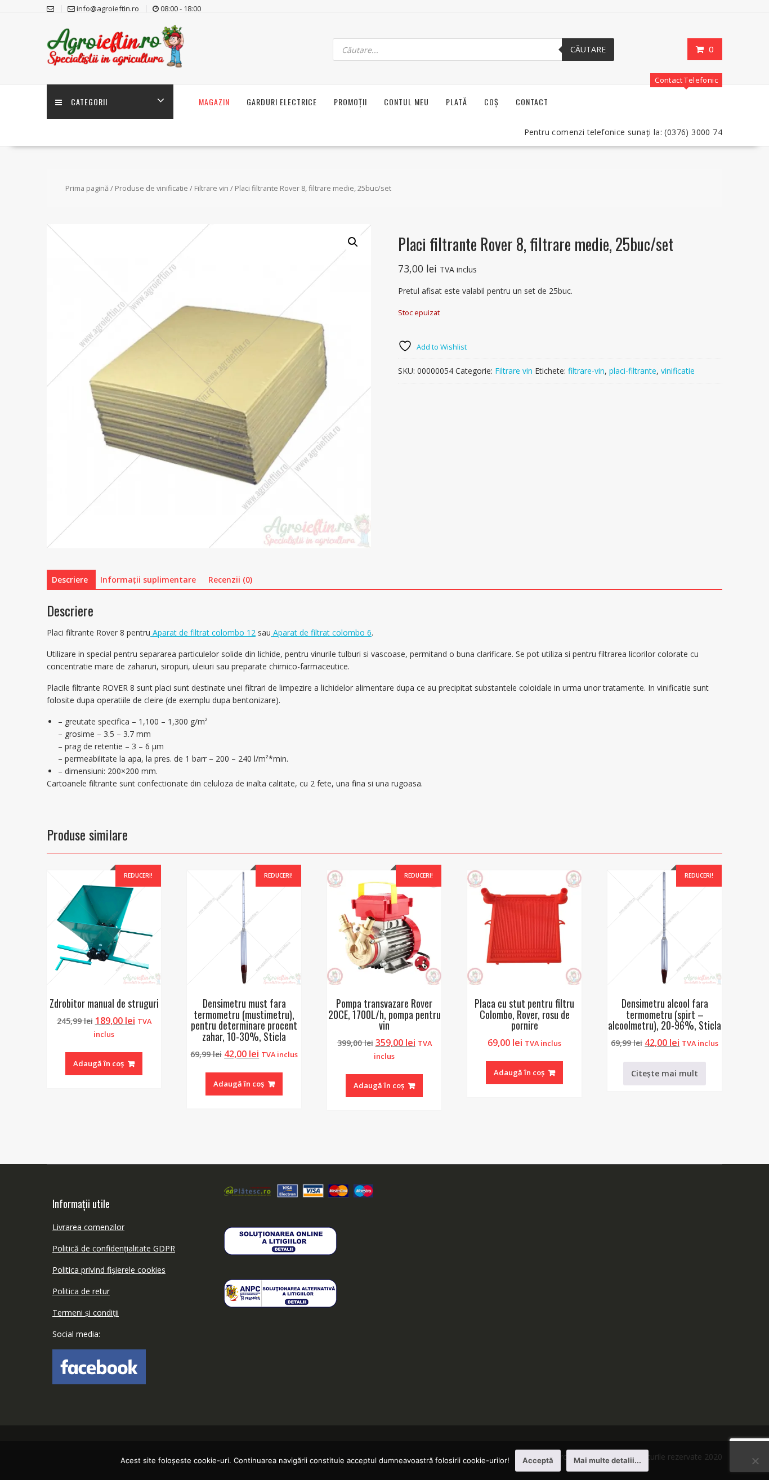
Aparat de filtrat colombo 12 (203, 632)
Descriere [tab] (70, 579)
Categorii (89, 102)
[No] (755, 1460)
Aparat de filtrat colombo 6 (321, 632)
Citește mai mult (664, 1073)
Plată (456, 102)
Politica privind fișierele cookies (109, 1269)
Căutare (588, 49)
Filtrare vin (211, 188)
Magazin (214, 102)
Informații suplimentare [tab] (148, 579)
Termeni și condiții (85, 1312)
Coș (491, 102)
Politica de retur (81, 1291)
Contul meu (406, 102)
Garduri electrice (282, 102)
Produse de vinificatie (151, 188)
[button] (353, 242)
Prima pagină (87, 188)
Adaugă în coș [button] (98, 1063)
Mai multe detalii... (607, 1460)
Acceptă (537, 1460)
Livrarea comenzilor (88, 1227)
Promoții (350, 102)
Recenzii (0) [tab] (230, 579)
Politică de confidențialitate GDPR (113, 1248)
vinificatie (678, 370)
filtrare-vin (586, 370)
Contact (532, 102)
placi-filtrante (632, 370)
